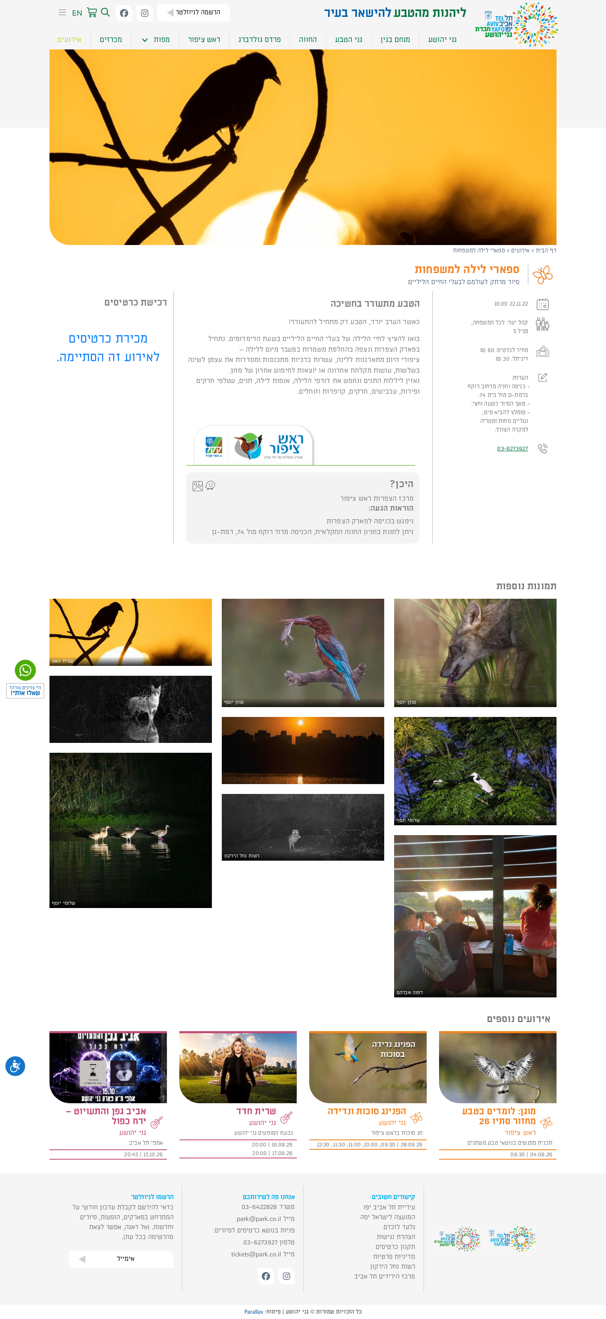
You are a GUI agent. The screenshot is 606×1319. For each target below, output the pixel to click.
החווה (308, 39)
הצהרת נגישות (396, 1237)
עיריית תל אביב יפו (389, 1207)
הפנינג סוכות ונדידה (367, 1111)
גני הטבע (348, 39)
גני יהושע (442, 39)
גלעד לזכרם (399, 1227)
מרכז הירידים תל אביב (384, 1276)
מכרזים (111, 39)
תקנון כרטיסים (395, 1247)
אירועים (69, 39)
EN (77, 13)
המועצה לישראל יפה (387, 1217)
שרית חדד (256, 1111)
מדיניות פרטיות (394, 1257)
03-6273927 (512, 448)
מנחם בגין (395, 39)
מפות (162, 39)
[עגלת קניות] (92, 12)
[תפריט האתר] (60, 13)
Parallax (253, 1312)
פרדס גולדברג (259, 39)
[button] (104, 13)
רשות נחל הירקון (392, 1267)
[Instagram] (144, 13)
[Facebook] (124, 13)
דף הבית (546, 250)
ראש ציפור (204, 39)
